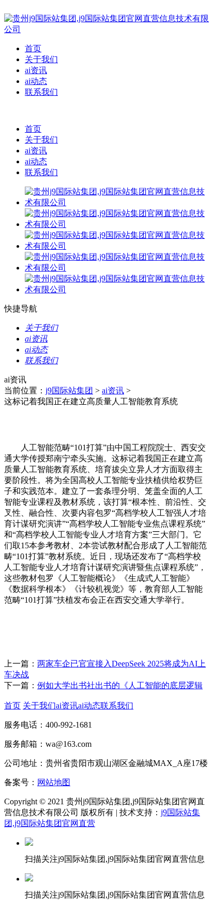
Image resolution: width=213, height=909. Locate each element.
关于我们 (41, 59)
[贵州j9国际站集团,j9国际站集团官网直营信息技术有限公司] (106, 29)
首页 (33, 48)
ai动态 (36, 81)
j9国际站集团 (69, 390)
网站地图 (53, 782)
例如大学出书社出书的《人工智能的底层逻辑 (120, 685)
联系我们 (41, 92)
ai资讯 (36, 70)
